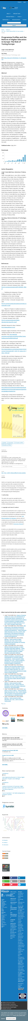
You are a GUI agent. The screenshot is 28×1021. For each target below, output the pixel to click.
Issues (19, 16)
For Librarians (5, 844)
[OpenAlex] (5, 725)
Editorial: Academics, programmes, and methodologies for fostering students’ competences (13, 657)
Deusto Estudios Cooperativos (9, 1004)
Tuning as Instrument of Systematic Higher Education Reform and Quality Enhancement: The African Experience (13, 788)
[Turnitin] (8, 808)
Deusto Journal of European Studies (10, 1005)
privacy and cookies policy (19, 1015)
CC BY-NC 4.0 (21, 987)
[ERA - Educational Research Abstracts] (13, 722)
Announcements (16, 19)
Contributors (5, 773)
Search (14, 25)
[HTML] (11, 442)
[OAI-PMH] (23, 998)
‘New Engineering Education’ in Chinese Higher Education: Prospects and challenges (13, 778)
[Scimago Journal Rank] (20, 717)
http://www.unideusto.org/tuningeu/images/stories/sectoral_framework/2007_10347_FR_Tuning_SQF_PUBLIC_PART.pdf (14, 351)
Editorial (6, 639)
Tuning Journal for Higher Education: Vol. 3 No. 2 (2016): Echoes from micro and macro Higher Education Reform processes (14, 678)
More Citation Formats (7, 466)
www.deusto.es (3, 913)
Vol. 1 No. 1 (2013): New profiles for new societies (12, 31)
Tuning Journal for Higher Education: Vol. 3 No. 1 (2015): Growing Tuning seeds (14, 623)
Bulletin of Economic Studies (9, 1002)
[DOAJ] (5, 722)
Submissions (6, 19)
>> (4, 703)
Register (20, 2)
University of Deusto (18, 524)
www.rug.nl (2, 926)
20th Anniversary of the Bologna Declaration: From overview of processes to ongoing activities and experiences (15, 628)
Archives (8, 29)
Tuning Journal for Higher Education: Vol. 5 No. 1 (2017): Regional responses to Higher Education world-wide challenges (14, 651)
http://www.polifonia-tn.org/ (8, 327)
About (8, 13)
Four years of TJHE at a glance (15, 689)
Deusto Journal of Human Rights (9, 1007)
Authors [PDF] (20, 442)
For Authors (4, 842)
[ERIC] (20, 722)
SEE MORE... (5, 728)
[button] (6, 878)
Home (2, 29)
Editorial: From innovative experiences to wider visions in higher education (14, 667)
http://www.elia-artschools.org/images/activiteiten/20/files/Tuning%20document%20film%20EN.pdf (13, 336)
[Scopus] (13, 717)
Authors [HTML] (7, 445)
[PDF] (5, 442)
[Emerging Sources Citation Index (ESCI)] (5, 717)
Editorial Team (16, 13)
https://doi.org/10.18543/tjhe (13, 916)
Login (24, 2)
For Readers (5, 840)
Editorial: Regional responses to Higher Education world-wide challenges (13, 647)
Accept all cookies (11, 1018)
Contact (25, 19)
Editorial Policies (10, 16)
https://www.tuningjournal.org (13, 909)
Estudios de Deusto (7, 1008)
